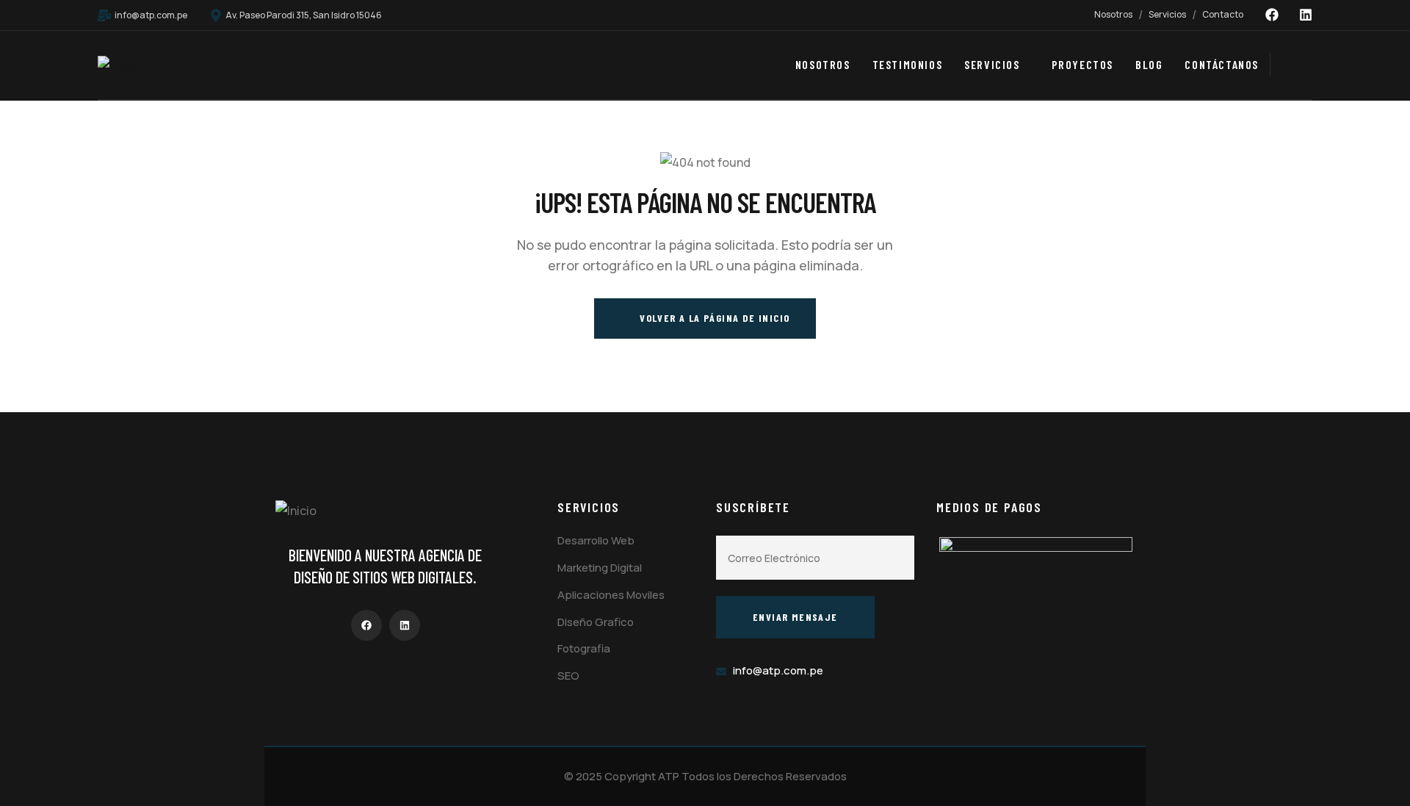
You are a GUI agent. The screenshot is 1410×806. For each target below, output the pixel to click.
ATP (668, 776)
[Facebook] (1272, 14)
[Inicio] (118, 66)
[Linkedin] (1305, 14)
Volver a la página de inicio (713, 318)
